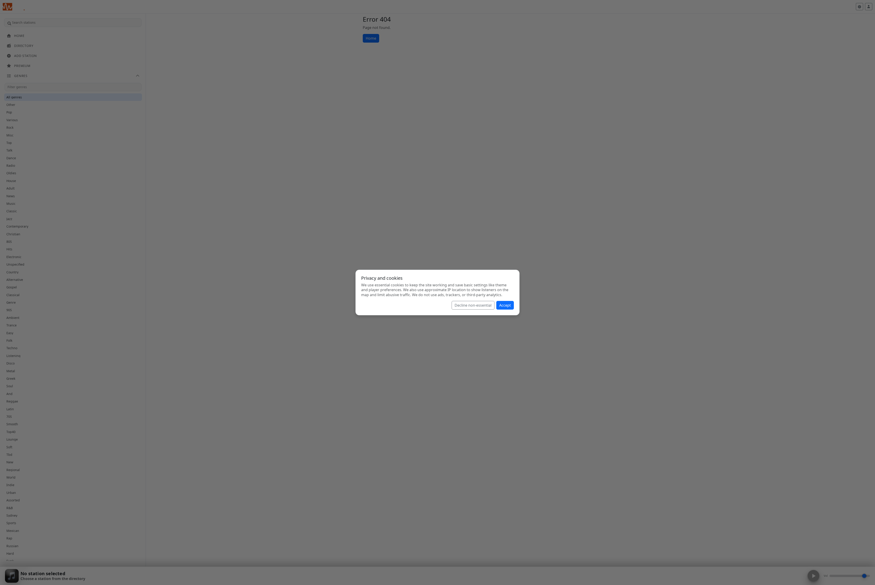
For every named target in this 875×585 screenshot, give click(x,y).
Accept (505, 305)
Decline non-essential (473, 305)
